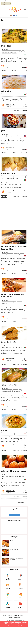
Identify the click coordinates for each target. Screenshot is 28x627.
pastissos (21, 254)
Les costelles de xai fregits (9, 342)
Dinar (23, 51)
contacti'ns (17, 618)
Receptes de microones (6, 52)
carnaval (8, 607)
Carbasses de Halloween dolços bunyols (13, 471)
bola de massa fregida (8, 173)
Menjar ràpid (19, 302)
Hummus (4, 430)
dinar (16, 51)
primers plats (16, 94)
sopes (21, 94)
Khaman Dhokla (6, 46)
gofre (3, 131)
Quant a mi (10, 618)
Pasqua (10, 347)
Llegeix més (4, 70)
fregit (14, 347)
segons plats (14, 52)
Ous (18, 254)
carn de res (7, 588)
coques (11, 254)
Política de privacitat (19, 615)
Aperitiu (3, 51)
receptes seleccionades (10, 65)
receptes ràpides (18, 476)
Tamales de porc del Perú (9, 385)
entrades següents (20, 503)
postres (15, 254)
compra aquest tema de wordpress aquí (14, 625)
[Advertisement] (14, 214)
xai (16, 347)
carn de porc (4, 391)
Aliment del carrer (14, 178)
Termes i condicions (7, 615)
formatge (20, 607)
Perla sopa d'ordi (6, 91)
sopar (20, 51)
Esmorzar (12, 51)
